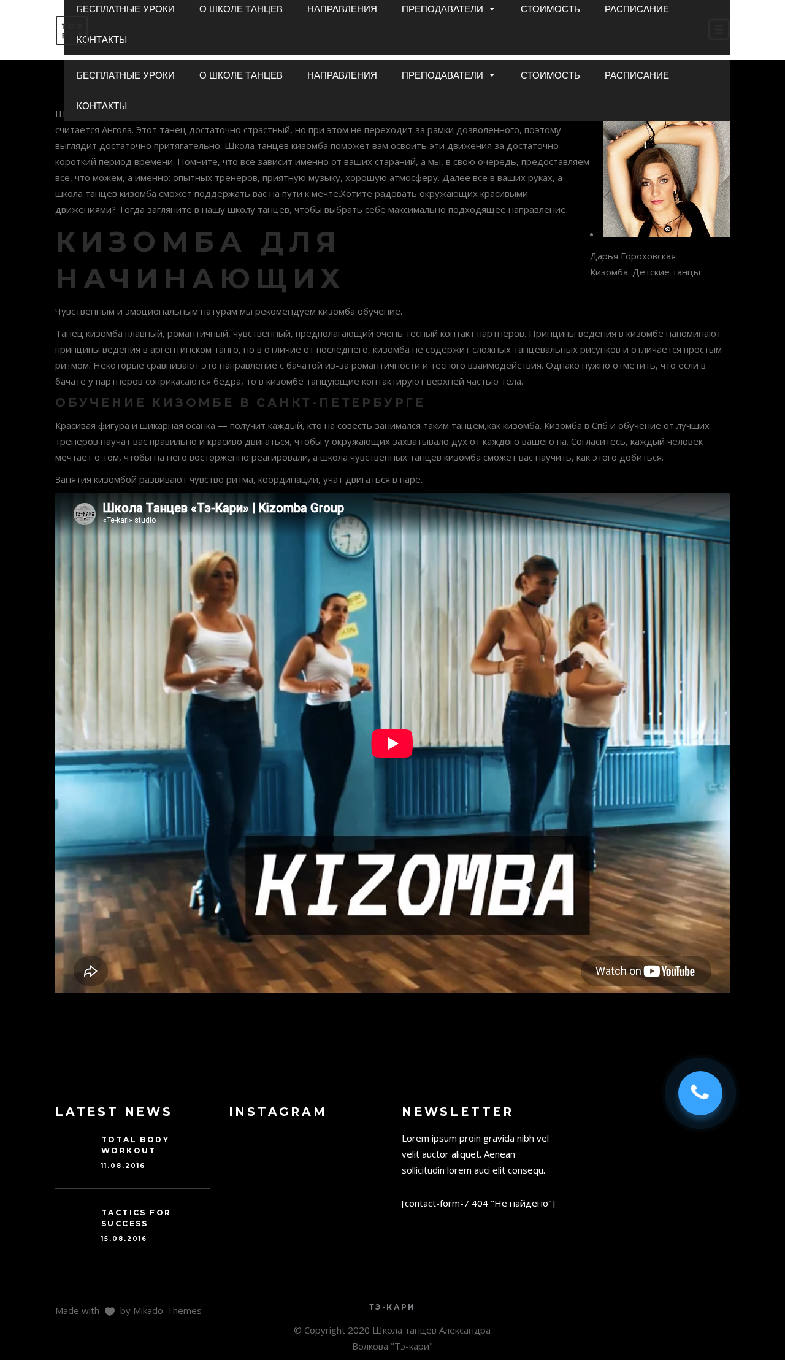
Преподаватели (442, 75)
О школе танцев (241, 75)
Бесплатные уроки (126, 75)
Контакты (102, 106)
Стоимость (550, 75)
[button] (491, 75)
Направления (342, 75)
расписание (637, 75)
